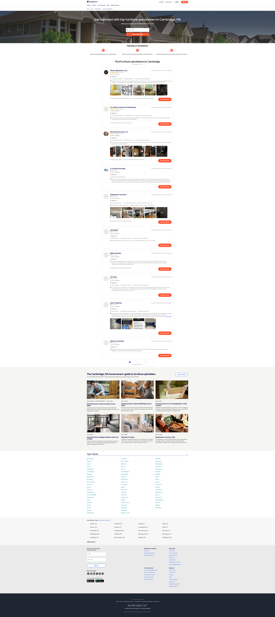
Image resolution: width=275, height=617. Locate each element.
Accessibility (144, 606)
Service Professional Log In (150, 570)
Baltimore (124, 464)
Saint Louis (124, 482)
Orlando (89, 502)
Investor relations (173, 579)
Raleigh (123, 500)
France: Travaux (119, 601)
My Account (172, 550)
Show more (169, 316)
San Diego (90, 479)
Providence (158, 469)
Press (170, 577)
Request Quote (164, 99)
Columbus (124, 510)
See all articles (181, 374)
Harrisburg (158, 461)
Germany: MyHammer (129, 601)
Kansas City (124, 479)
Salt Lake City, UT (143, 534)
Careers (171, 574)
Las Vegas (124, 484)
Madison (157, 505)
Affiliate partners (173, 586)
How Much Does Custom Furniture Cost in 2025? (101, 404)
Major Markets (92, 454)
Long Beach (90, 469)
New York (124, 489)
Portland (157, 459)
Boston (123, 466)
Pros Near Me (172, 560)
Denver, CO (93, 527)
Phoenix (89, 461)
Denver (89, 487)
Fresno (89, 466)
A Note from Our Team (174, 562)
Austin (157, 477)
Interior (89, 5)
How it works (172, 570)
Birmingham (90, 459)
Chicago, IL (141, 524)
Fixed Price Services (149, 555)
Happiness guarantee (174, 584)
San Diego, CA (94, 537)
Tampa (89, 505)
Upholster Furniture (127, 437)
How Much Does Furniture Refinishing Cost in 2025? (136, 404)
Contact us (172, 581)
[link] (137, 72)
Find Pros (146, 550)
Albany (123, 487)
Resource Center (173, 555)
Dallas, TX (165, 524)
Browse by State (104, 520)
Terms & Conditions (146, 608)
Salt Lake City (159, 492)
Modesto (89, 474)
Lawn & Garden (101, 5)
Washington (90, 492)
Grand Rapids (125, 471)
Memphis (157, 471)
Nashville (157, 474)
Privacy (129, 606)
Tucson (89, 464)
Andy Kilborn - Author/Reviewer (96, 401)
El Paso (157, 482)
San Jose (89, 484)
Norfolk (157, 495)
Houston (157, 487)
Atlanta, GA (93, 524)
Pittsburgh (158, 466)
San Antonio (158, 489)
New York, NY (166, 530)
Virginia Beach (159, 500)
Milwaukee (158, 507)
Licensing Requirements (175, 564)
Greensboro (124, 497)
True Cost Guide (173, 553)
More (108, 5)
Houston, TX (117, 527)
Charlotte (124, 495)
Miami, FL (165, 527)
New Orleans (125, 461)
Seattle (157, 502)
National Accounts (148, 579)
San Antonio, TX (167, 534)
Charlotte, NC (118, 524)
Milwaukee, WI (94, 530)
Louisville (123, 459)
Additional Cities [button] (91, 542)
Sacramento (90, 477)
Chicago (89, 510)
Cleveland (124, 507)
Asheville (123, 492)
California (133, 606)
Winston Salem (125, 502)
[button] (115, 89)
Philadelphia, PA (95, 534)
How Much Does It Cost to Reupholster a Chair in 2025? (171, 404)
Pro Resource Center (149, 574)
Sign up (96, 565)
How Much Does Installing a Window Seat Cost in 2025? (103, 438)
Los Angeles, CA (143, 527)
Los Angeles (90, 471)
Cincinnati (124, 505)
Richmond (158, 497)
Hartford (89, 489)
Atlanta (89, 507)
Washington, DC (167, 537)
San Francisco (91, 482)
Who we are (172, 572)
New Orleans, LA (143, 530)
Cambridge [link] (98, 9)
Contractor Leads (148, 577)
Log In (177, 2)
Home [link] (88, 9)
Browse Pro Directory (149, 553)
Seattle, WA (141, 537)
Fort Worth (158, 484)
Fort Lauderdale (91, 495)
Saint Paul (124, 477)
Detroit (123, 469)
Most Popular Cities (92, 520)
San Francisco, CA (119, 537)
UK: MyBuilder (156, 601)
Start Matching (137, 34)
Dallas (157, 479)
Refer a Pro (172, 557)
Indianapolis (90, 513)
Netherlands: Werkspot (147, 601)
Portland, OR (118, 534)
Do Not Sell (138, 606)
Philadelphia (158, 464)
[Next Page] (153, 362)
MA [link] (92, 9)
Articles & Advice (115, 5)
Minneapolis (124, 474)
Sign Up (184, 2)
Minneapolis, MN (119, 530)
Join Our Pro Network (149, 572)
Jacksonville (90, 497)
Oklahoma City (125, 513)
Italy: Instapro (138, 601)
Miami (88, 500)
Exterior (94, 5)
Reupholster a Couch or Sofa (165, 437)
